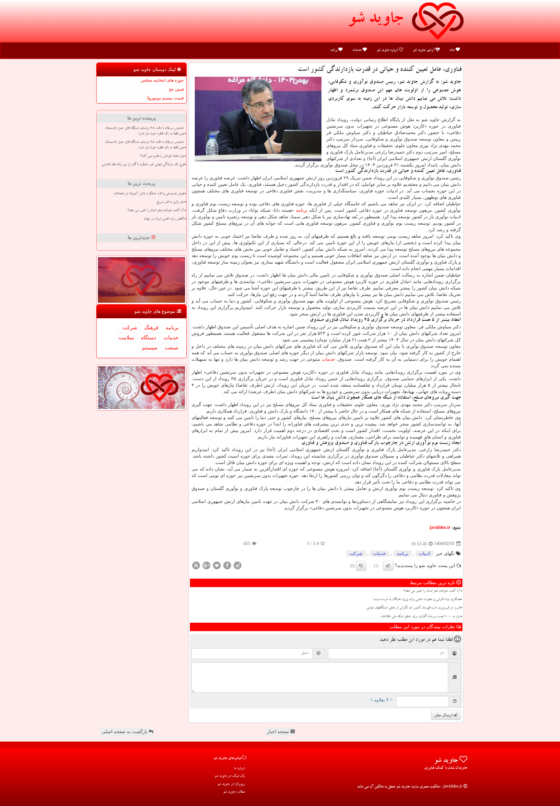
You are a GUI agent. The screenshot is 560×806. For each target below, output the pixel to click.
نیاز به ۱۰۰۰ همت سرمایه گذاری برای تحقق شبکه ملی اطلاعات (420, 617)
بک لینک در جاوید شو (229, 776)
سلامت (126, 337)
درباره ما (239, 768)
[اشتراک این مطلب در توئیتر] (216, 564)
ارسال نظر (444, 715)
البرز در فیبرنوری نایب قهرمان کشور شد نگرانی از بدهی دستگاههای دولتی (413, 608)
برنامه (334, 50)
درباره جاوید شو (388, 50)
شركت (356, 553)
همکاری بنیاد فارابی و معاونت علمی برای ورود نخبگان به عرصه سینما (416, 600)
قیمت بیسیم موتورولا (165, 98)
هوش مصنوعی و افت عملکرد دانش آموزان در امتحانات (148, 194)
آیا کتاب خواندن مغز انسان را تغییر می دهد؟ (431, 591)
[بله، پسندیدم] (388, 566)
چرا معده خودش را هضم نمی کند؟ (162, 156)
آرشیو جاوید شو (424, 50)
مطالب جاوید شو (234, 792)
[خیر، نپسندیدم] (361, 566)
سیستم (150, 347)
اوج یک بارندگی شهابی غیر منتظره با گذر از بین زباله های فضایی (143, 165)
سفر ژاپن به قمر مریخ (170, 202)
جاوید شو (375, 20)
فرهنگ (151, 327)
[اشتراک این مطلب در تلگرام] (237, 564)
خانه (452, 50)
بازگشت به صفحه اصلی (125, 731)
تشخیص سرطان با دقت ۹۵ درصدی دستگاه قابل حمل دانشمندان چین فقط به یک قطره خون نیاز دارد (144, 131)
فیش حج (176, 89)
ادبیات (424, 553)
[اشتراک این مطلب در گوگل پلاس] (206, 564)
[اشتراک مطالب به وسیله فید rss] (196, 564)
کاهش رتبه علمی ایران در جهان (164, 219)
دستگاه (148, 337)
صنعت (172, 347)
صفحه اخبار (278, 731)
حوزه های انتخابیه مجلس (162, 80)
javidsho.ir (439, 527)
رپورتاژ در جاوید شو (231, 784)
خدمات (357, 50)
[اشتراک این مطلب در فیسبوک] (227, 564)
